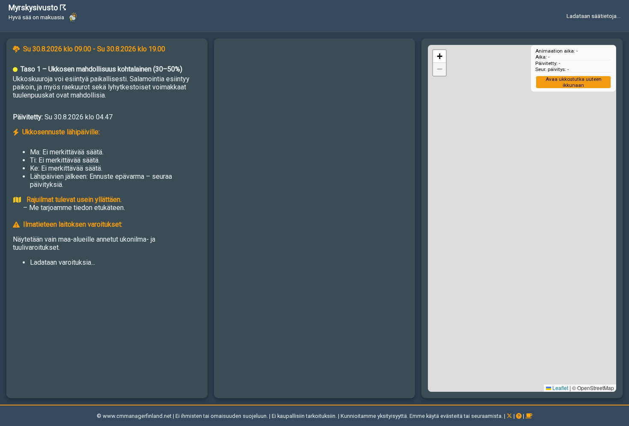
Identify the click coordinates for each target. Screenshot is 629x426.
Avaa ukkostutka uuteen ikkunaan (574, 82)
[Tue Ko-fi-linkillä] (528, 416)
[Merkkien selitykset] (519, 416)
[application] (522, 218)
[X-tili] (510, 416)
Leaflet (559, 387)
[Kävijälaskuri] (32, 416)
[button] (439, 56)
